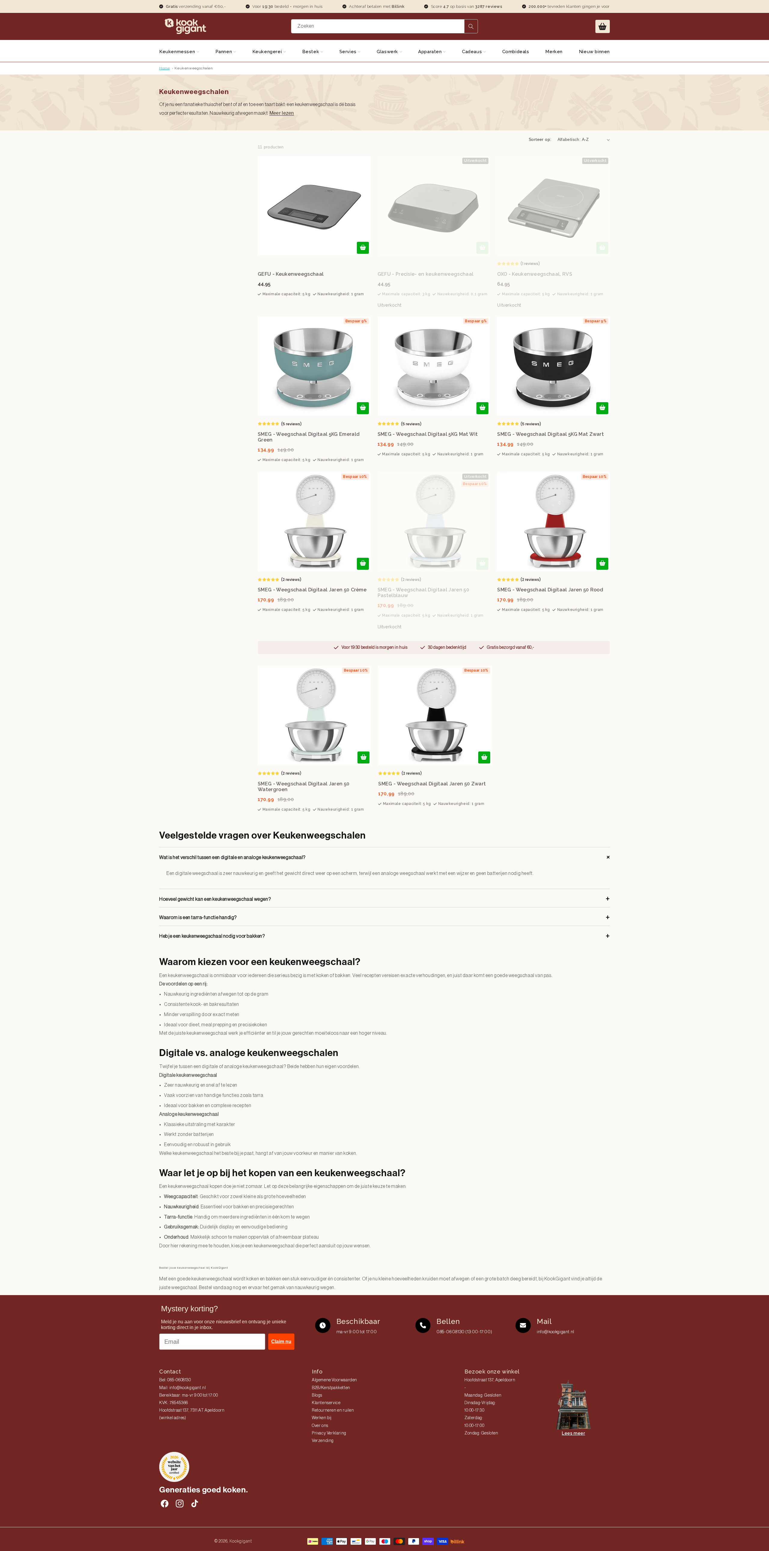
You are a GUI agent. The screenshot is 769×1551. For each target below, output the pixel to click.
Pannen (224, 51)
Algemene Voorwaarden (334, 1380)
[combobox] (384, 26)
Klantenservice (326, 1403)
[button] (602, 26)
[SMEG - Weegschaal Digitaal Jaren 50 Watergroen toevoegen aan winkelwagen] (363, 757)
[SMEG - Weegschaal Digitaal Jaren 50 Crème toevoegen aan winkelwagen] (363, 564)
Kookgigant (240, 1541)
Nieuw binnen (594, 51)
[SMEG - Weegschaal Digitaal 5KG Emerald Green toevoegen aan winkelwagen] (363, 408)
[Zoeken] (471, 26)
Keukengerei (267, 51)
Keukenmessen (177, 51)
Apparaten (430, 51)
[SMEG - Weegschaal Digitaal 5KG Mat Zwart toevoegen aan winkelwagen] (602, 408)
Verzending (323, 1441)
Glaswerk (388, 51)
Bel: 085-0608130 (175, 1380)
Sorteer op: (540, 139)
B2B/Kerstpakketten (331, 1388)
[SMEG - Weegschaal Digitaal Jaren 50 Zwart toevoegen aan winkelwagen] (484, 757)
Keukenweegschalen (194, 68)
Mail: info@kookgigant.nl (182, 1388)
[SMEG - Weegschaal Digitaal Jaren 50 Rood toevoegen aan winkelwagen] (602, 564)
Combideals (515, 51)
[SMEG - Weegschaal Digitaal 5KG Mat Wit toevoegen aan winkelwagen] (482, 408)
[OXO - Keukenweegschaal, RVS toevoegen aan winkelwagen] (602, 248)
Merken (554, 51)
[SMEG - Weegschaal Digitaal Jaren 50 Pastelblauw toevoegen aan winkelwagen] (482, 564)
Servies (348, 51)
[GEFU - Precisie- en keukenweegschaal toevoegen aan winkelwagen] (482, 248)
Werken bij (322, 1418)
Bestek (311, 51)
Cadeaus (472, 51)
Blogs (317, 1395)
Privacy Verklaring (329, 1433)
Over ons (320, 1426)
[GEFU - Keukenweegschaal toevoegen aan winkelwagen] (363, 248)
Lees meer (573, 1433)
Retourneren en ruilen (333, 1410)
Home (164, 68)
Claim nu (281, 1341)
